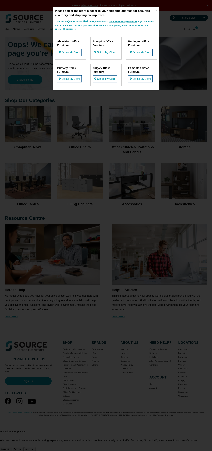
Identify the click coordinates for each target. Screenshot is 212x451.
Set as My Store (70, 52)
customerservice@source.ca (123, 21)
